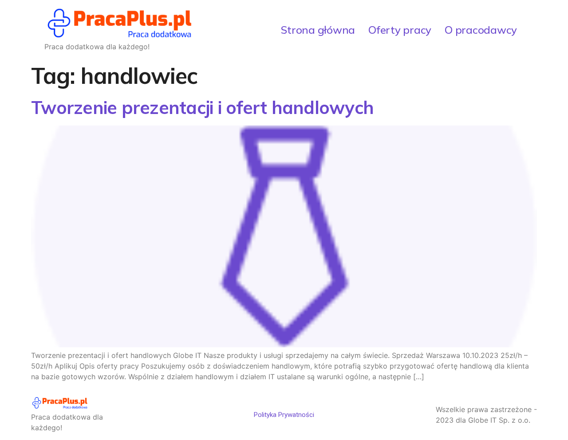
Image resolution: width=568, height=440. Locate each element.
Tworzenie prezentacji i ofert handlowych (202, 107)
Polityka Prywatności (284, 415)
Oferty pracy (399, 29)
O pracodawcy (481, 29)
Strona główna (318, 29)
